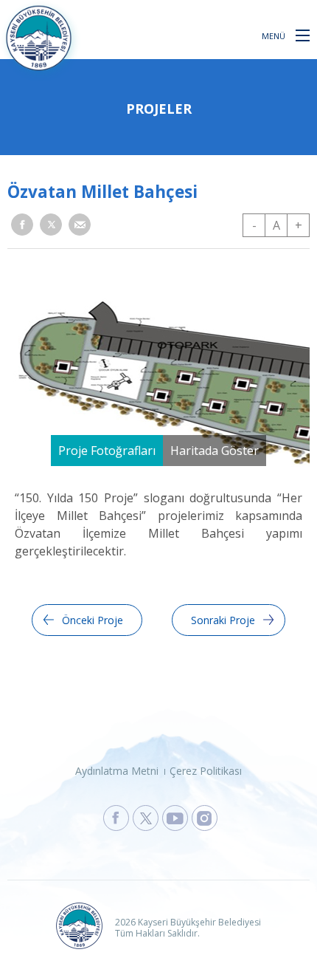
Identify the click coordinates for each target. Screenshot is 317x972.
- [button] (254, 225)
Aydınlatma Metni (116, 771)
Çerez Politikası (206, 771)
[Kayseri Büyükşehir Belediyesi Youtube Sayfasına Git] (175, 818)
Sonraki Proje (223, 620)
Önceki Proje (92, 620)
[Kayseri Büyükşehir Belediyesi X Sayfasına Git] (145, 818)
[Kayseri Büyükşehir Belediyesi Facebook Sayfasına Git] (116, 818)
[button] (303, 35)
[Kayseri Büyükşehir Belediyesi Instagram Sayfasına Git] (204, 818)
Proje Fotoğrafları (107, 450)
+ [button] (298, 225)
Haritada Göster (214, 450)
